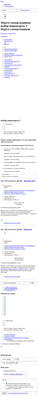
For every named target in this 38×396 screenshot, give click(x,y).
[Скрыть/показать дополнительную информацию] (19, 190)
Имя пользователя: (9, 371)
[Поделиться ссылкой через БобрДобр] (5, 309)
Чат (5, 42)
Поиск (4, 10)
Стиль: (4, 359)
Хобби (6, 66)
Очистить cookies (9, 336)
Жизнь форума (8, 73)
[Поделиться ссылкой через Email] (5, 311)
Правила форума (9, 53)
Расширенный (25, 10)
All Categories (8, 59)
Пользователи (8, 41)
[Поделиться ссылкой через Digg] (5, 300)
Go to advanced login (13, 393)
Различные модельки (10, 68)
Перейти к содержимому (8, 33)
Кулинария (7, 70)
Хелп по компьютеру (10, 50)
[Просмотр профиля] (8, 239)
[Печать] (5, 313)
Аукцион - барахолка (10, 75)
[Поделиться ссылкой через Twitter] (5, 297)
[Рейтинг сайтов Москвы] (1, 347)
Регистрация (10, 6)
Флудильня (7, 72)
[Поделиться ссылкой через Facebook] (5, 299)
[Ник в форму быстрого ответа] (14, 192)
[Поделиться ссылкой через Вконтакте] (5, 306)
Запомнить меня (18, 384)
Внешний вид (8, 339)
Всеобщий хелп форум (11, 49)
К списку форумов (9, 334)
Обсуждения (8, 39)
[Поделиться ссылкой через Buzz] (5, 302)
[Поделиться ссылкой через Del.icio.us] (5, 304)
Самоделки (7, 63)
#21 (2, 181)
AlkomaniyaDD (29, 181)
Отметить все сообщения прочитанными (16, 337)
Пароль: (13, 374)
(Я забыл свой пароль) (16, 374)
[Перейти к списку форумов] (4, 36)
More (6, 44)
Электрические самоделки (12, 65)
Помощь (8, 4)
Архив (6, 77)
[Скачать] (5, 314)
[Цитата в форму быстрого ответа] (15, 193)
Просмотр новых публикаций (13, 55)
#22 (2, 229)
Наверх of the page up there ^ (12, 223)
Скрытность (19, 387)
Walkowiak (28, 229)
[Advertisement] (19, 98)
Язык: (4, 363)
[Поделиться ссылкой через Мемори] (5, 307)
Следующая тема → (10, 290)
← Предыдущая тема (10, 287)
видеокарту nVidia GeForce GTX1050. (12, 269)
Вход (2, 1)
